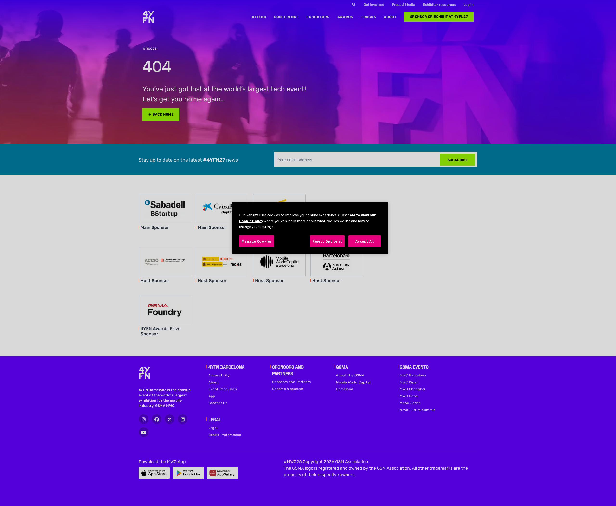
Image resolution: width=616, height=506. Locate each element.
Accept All (364, 241)
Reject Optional (327, 241)
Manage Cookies (257, 241)
